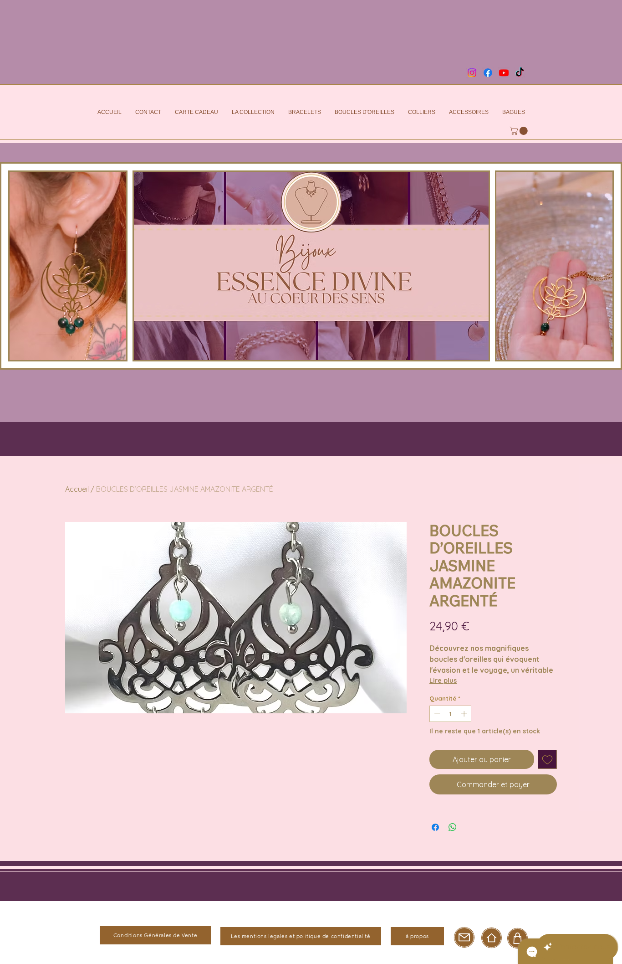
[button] (520, 131)
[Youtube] (504, 72)
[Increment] (464, 714)
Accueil (77, 489)
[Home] (491, 938)
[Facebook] (488, 72)
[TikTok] (519, 72)
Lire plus (443, 680)
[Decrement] (436, 714)
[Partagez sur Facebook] (435, 827)
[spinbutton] (450, 714)
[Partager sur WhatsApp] (452, 827)
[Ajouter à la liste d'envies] (547, 759)
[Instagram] (472, 72)
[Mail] (464, 937)
